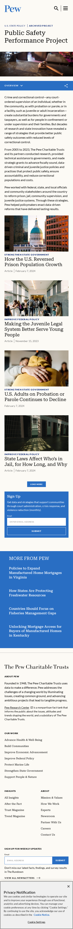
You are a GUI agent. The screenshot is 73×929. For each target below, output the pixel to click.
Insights (10, 791)
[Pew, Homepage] (12, 8)
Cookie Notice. (42, 914)
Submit (36, 531)
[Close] (68, 886)
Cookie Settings (36, 922)
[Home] (36, 667)
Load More (36, 484)
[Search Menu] (56, 8)
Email (9, 516)
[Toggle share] (66, 85)
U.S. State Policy (14, 25)
